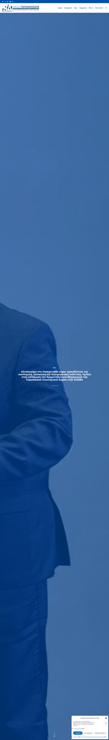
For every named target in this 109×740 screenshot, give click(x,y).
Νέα (54, 367)
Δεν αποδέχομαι (88, 733)
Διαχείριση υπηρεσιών (78, 728)
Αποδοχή (78, 733)
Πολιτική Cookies (76, 736)
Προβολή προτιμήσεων (100, 733)
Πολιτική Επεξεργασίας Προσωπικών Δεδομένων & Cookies (93, 736)
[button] (106, 718)
